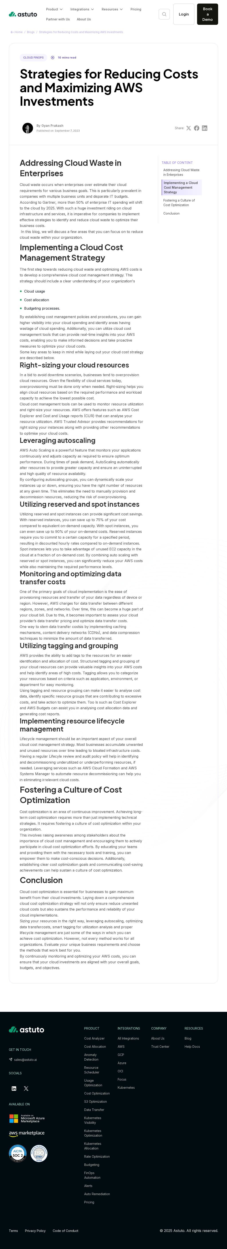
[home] (23, 14)
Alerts (88, 1186)
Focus (122, 1079)
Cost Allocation (95, 1046)
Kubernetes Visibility (92, 1120)
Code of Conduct (65, 1231)
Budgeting (91, 1165)
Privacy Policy (35, 1231)
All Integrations (128, 1038)
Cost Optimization (97, 1093)
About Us (84, 19)
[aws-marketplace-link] (26, 1134)
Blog (188, 1038)
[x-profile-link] (27, 1089)
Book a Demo (207, 14)
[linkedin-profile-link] (15, 1089)
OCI (120, 1071)
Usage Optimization (93, 1083)
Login (184, 14)
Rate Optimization (97, 1156)
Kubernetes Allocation (92, 1146)
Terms (13, 1231)
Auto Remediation (97, 1194)
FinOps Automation (92, 1175)
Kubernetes (126, 1087)
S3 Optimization (95, 1101)
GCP (121, 1055)
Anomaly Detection (91, 1057)
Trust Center (160, 1046)
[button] (55, 9)
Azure (122, 1063)
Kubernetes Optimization (93, 1133)
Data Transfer (94, 1110)
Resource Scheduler (91, 1070)
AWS (121, 1046)
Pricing (136, 9)
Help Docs (192, 1046)
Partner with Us (58, 19)
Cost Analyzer (94, 1038)
